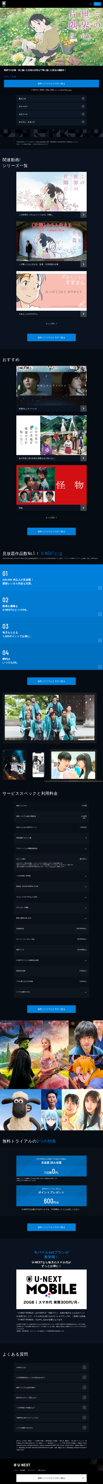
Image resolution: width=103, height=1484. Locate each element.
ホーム (16, 1470)
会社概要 (22, 1470)
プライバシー (31, 1470)
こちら (69, 90)
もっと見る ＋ (51, 323)
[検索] (91, 4)
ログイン (97, 4)
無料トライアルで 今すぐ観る (51, 83)
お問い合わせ (41, 1470)
